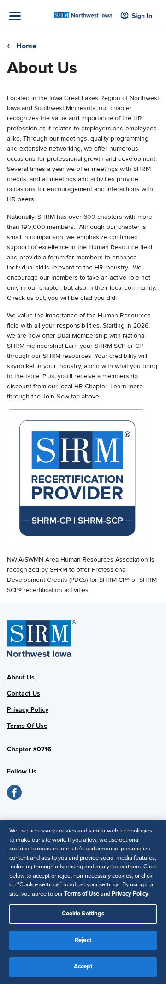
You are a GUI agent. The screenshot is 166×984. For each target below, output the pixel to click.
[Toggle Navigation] (29, 16)
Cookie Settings (83, 913)
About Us (21, 677)
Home (26, 46)
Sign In (142, 16)
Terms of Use (81, 893)
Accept (83, 966)
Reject (83, 940)
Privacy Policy (27, 710)
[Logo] (83, 12)
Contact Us (23, 693)
